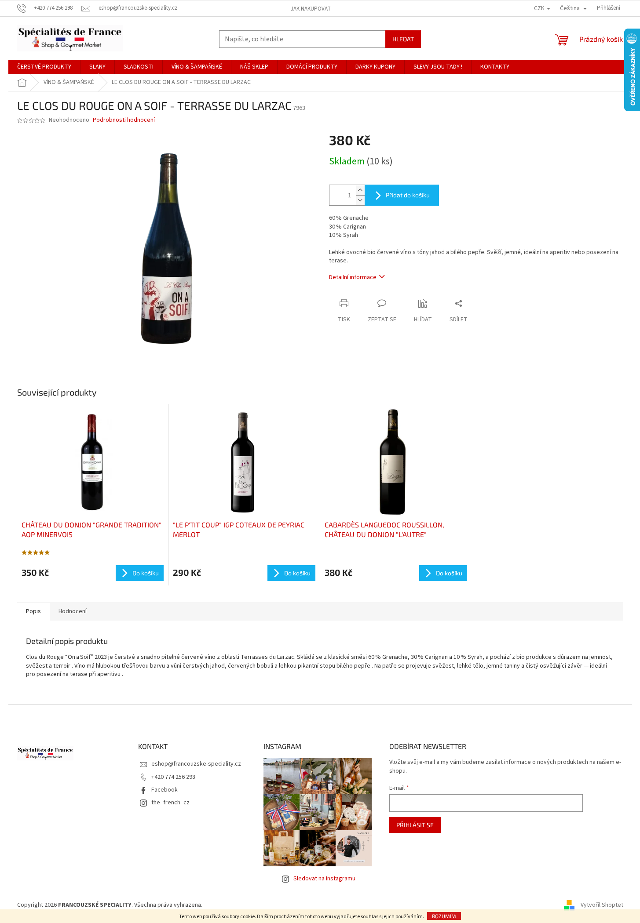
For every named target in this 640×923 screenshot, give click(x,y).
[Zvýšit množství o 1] (360, 190)
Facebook (164, 789)
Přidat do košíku (408, 195)
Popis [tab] (33, 611)
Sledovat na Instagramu (324, 878)
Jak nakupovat (311, 9)
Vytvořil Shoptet (602, 905)
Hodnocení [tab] (73, 611)
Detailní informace (353, 277)
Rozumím (444, 916)
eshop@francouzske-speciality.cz (196, 763)
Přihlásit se (415, 825)
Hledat (403, 39)
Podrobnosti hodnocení (124, 120)
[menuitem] (44, 67)
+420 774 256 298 (173, 777)
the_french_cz (170, 802)
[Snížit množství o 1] (360, 200)
